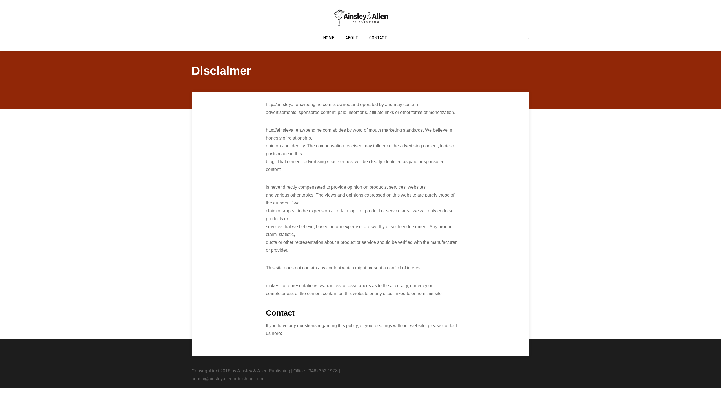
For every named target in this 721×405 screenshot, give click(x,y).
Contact (378, 37)
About (351, 37)
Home (328, 37)
